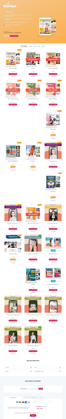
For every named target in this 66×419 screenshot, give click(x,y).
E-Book (43, 46)
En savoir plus (6, 31)
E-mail (7, 371)
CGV (22, 412)
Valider (40, 388)
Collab (35, 46)
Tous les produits (24, 46)
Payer (33, 415)
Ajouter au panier (14, 36)
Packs (39, 46)
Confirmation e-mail (39, 371)
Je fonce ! (53, 135)
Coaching (30, 46)
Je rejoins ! (13, 259)
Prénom (7, 367)
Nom (36, 367)
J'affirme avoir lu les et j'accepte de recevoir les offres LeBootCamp (27, 412)
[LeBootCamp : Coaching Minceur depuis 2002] (10, 4)
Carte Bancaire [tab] (13, 397)
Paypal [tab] (33, 397)
